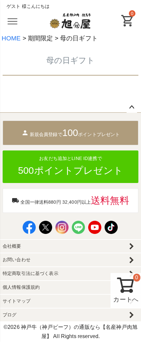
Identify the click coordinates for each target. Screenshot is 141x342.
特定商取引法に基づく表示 (30, 273)
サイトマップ (16, 301)
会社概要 (12, 246)
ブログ (9, 314)
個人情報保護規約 (21, 287)
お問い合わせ (16, 259)
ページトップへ (132, 107)
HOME (11, 38)
